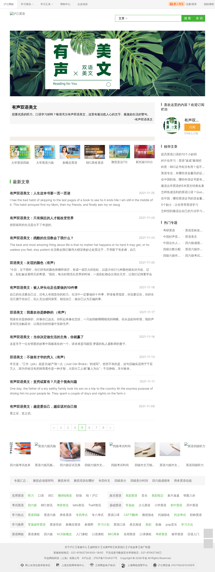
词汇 (51, 495)
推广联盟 (145, 547)
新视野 (89, 524)
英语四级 (34, 515)
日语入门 (193, 534)
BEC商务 (113, 534)
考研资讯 (62, 505)
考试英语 (18, 505)
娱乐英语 (115, 495)
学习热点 (18, 515)
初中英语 (176, 505)
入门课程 (82, 534)
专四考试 (82, 515)
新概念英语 (73, 524)
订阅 (192, 127)
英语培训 (56, 524)
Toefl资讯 (94, 505)
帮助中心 (65, 4)
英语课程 (34, 534)
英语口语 (119, 524)
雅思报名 (148, 515)
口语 (41, 495)
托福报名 (164, 515)
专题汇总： (21, 480)
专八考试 (98, 515)
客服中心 (82, 547)
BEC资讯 (46, 505)
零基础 (130, 505)
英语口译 (113, 515)
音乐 (144, 495)
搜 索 (187, 18)
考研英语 (161, 534)
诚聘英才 (95, 547)
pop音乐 (171, 524)
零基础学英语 (37, 524)
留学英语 (177, 534)
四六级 (32, 505)
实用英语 (18, 495)
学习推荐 (18, 524)
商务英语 (66, 515)
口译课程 (145, 534)
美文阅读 (135, 524)
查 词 (199, 18)
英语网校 (18, 534)
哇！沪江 (92, 495)
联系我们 (120, 547)
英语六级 (50, 515)
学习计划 (103, 524)
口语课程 (98, 534)
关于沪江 (70, 547)
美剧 (148, 524)
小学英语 (160, 505)
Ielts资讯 (78, 505)
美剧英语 (131, 495)
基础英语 (115, 505)
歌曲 (158, 524)
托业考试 (180, 515)
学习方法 (187, 524)
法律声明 (107, 547)
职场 (79, 495)
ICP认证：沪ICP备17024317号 (99, 558)
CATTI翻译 (131, 515)
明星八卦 (189, 495)
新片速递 (173, 495)
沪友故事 (133, 547)
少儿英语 (144, 505)
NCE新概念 (64, 534)
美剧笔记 (157, 495)
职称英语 (196, 515)
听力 (31, 495)
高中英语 (192, 505)
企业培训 (82, 4)
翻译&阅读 (65, 495)
